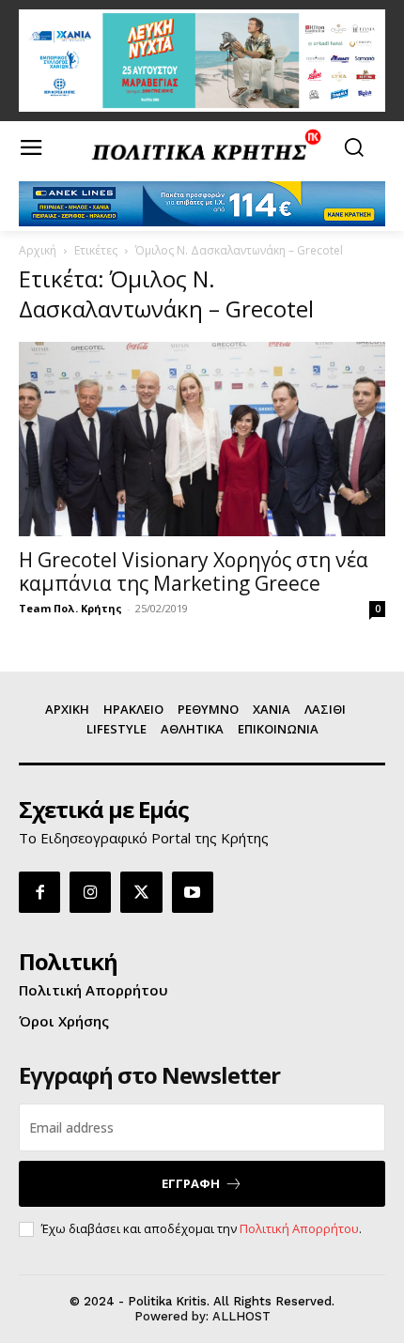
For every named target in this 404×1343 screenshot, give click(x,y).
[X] (141, 892)
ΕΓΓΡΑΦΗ (191, 1183)
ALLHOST (241, 1316)
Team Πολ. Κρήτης (70, 608)
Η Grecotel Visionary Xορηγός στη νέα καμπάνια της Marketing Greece (193, 571)
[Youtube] (192, 892)
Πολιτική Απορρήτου (299, 1228)
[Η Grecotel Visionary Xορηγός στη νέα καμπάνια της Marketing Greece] (202, 439)
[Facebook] (39, 892)
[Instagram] (90, 892)
